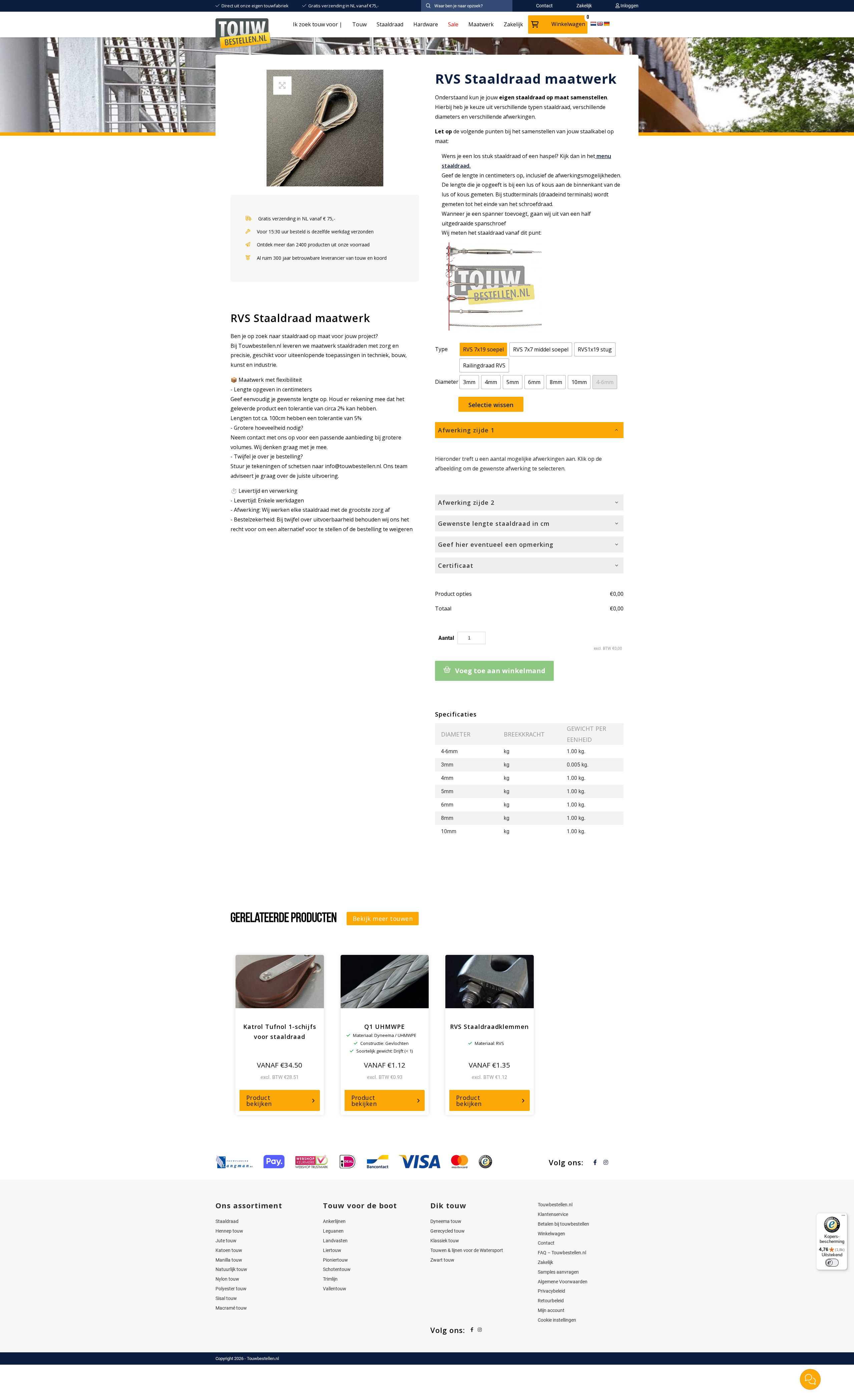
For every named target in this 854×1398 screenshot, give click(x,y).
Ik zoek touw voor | (317, 24)
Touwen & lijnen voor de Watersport (466, 1250)
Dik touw (448, 1205)
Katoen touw (229, 1250)
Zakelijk (513, 24)
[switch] (832, 1263)
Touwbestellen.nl (555, 1204)
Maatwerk (481, 24)
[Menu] (843, 1217)
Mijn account (551, 1310)
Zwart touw (442, 1260)
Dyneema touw (445, 1221)
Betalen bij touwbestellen (563, 1224)
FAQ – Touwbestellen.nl (562, 1252)
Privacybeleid (551, 1291)
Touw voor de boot (360, 1205)
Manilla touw (229, 1260)
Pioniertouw (335, 1260)
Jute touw (226, 1240)
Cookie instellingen (557, 1320)
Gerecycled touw (447, 1231)
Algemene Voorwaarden (562, 1281)
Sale (453, 24)
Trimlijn (330, 1279)
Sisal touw (226, 1298)
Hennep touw (229, 1231)
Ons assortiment (249, 1205)
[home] (244, 34)
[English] (600, 23)
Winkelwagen (568, 24)
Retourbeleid (551, 1300)
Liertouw (332, 1250)
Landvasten (335, 1240)
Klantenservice (553, 1214)
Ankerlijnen (334, 1221)
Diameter (446, 381)
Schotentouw (337, 1269)
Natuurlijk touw (231, 1269)
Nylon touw (227, 1279)
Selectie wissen (490, 405)
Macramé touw (231, 1308)
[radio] (483, 349)
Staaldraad (390, 24)
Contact (546, 1243)
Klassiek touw (444, 1240)
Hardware (425, 24)
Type (441, 349)
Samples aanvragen (558, 1272)
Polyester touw (231, 1288)
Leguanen (333, 1231)
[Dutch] (593, 23)
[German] (606, 23)
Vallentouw (334, 1288)
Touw (359, 24)
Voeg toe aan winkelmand (500, 670)
